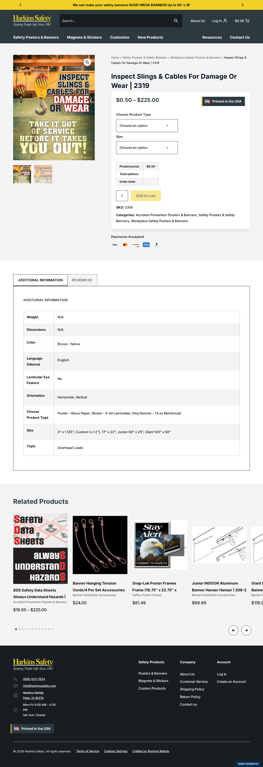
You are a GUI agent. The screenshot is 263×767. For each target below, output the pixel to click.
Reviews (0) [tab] (82, 280)
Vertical (81, 397)
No (60, 379)
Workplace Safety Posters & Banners (195, 57)
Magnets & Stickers (84, 37)
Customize (119, 37)
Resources (212, 37)
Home (115, 57)
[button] (20, 5)
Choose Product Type (133, 114)
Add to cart (146, 196)
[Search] (175, 20)
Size (119, 137)
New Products (150, 37)
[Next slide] (246, 630)
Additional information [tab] (40, 280)
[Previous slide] (233, 630)
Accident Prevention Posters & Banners (166, 215)
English (63, 360)
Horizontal (66, 397)
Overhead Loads (70, 448)
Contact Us (240, 37)
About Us (197, 21)
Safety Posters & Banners (36, 37)
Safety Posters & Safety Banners (144, 57)
